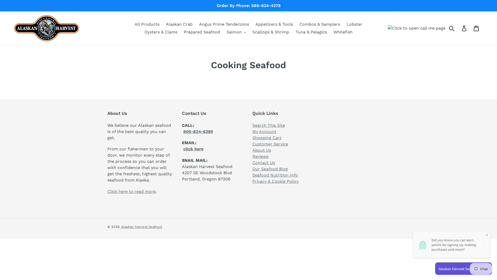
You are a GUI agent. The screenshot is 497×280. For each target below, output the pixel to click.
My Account (264, 131)
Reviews (260, 156)
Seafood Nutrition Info (275, 175)
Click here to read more (131, 191)
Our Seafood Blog (270, 168)
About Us (261, 150)
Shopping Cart (266, 137)
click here (193, 148)
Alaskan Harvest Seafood (141, 227)
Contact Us (263, 162)
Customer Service (270, 144)
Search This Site (268, 125)
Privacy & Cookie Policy (275, 181)
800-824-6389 (198, 131)
